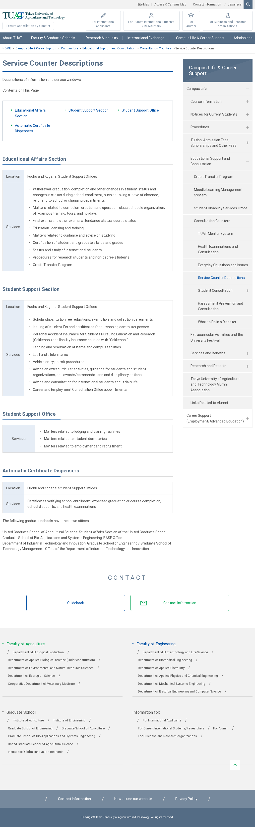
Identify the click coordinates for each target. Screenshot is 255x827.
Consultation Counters (156, 48)
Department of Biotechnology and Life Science (175, 652)
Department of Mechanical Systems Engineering (171, 684)
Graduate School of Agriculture (83, 728)
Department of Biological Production (38, 652)
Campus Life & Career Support (200, 38)
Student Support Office (140, 110)
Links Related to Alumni (209, 403)
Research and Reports (208, 366)
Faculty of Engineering (156, 644)
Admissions (243, 38)
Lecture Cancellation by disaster (28, 26)
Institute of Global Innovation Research (35, 752)
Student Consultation (215, 290)
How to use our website (133, 799)
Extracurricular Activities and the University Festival (217, 337)
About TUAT (12, 38)
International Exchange (146, 38)
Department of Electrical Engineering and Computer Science (179, 691)
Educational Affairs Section (30, 113)
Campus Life (69, 48)
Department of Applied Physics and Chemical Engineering (178, 676)
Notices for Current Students (214, 114)
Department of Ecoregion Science (31, 676)
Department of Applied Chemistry (161, 668)
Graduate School (21, 712)
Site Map (143, 4)
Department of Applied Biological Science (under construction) (51, 660)
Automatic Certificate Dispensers (32, 128)
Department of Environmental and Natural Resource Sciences (51, 668)
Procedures (200, 127)
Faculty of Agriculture (25, 644)
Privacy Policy (186, 799)
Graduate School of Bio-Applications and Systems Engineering (51, 736)
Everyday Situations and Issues (223, 265)
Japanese (234, 4)
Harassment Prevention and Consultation (220, 306)
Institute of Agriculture (28, 720)
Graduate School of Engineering (30, 728)
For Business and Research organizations (227, 24)
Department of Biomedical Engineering (165, 660)
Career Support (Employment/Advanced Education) (215, 418)
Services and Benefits (208, 353)
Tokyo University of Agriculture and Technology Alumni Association (215, 384)
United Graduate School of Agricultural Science (40, 744)
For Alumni (191, 24)
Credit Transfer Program (213, 177)
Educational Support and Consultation (108, 48)
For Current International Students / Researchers (151, 24)
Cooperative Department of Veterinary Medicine (41, 684)
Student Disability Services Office (220, 208)
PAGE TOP (235, 765)
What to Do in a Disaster (217, 322)
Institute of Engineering (69, 720)
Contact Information (207, 4)
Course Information (206, 102)
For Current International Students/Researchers (171, 728)
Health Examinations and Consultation (218, 249)
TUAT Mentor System (215, 234)
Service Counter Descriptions (221, 278)
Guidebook (75, 603)
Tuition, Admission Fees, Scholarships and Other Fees (214, 142)
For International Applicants (103, 24)
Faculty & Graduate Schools (53, 38)
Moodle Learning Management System (218, 192)
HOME (6, 48)
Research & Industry (102, 38)
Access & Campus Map (170, 4)
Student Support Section (88, 110)
